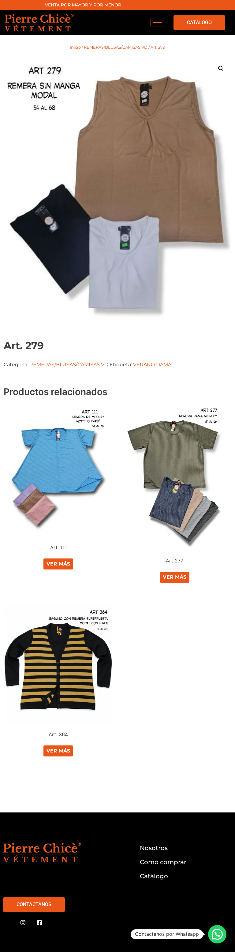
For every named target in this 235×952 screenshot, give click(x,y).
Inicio (75, 47)
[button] (220, 68)
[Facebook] (39, 923)
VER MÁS (58, 564)
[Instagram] (23, 923)
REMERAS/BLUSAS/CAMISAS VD (115, 47)
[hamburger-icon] (157, 22)
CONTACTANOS (34, 904)
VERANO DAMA (152, 365)
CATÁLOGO (199, 22)
